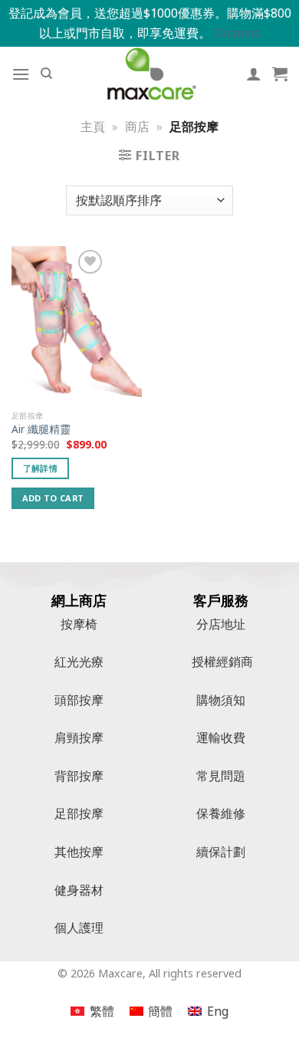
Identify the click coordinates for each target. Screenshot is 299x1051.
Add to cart (53, 498)
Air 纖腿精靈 (41, 429)
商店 (137, 126)
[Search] (46, 73)
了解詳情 (40, 468)
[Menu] (21, 74)
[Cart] (280, 73)
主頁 (92, 126)
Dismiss (237, 33)
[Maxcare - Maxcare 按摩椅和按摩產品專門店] (149, 73)
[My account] (253, 73)
